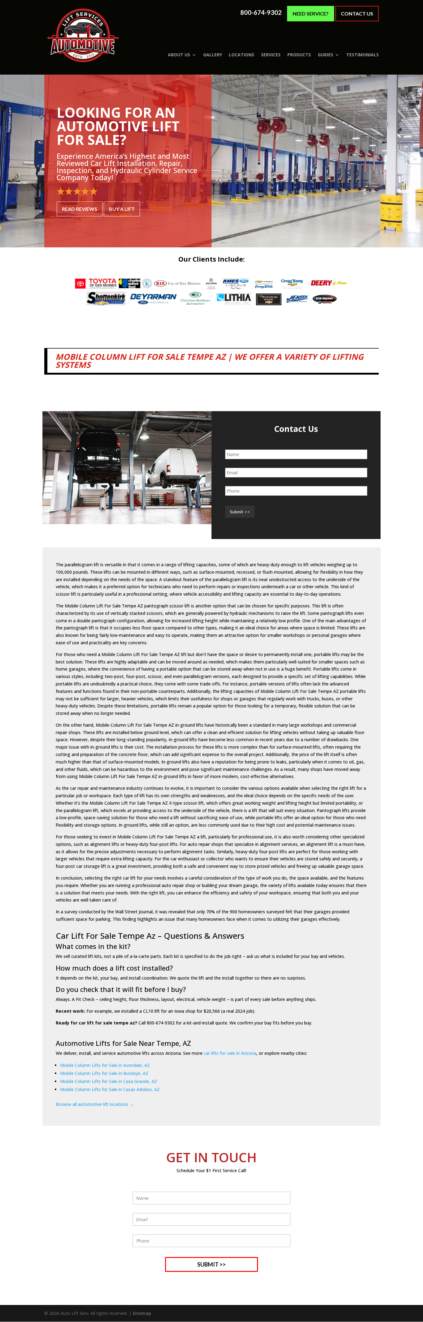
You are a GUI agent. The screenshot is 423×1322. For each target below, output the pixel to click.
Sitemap (142, 1313)
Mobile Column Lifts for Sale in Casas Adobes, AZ (110, 1089)
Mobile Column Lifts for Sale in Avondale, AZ (105, 1065)
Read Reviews (79, 209)
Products (299, 55)
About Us (179, 55)
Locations (241, 55)
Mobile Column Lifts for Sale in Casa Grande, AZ (108, 1081)
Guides (325, 55)
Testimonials (362, 55)
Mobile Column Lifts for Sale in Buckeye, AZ (104, 1073)
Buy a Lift (122, 209)
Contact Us (357, 13)
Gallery (212, 55)
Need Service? (311, 13)
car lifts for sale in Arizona (230, 1053)
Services (271, 55)
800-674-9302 (261, 12)
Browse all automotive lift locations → (95, 1104)
